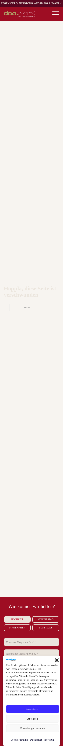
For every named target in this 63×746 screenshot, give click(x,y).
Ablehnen (32, 718)
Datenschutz (36, 739)
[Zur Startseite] (19, 14)
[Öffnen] (55, 14)
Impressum (49, 739)
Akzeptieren (32, 709)
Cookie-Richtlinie (19, 739)
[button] (57, 660)
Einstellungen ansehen (32, 728)
